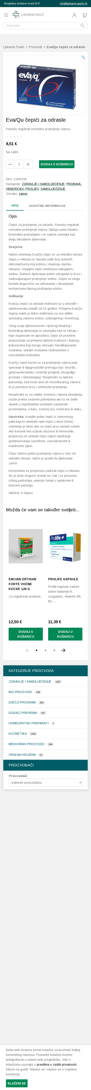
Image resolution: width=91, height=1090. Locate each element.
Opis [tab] (15, 205)
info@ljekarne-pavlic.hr (73, 3)
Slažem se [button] (17, 1083)
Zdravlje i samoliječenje (30, 681)
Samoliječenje (53, 189)
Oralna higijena (22, 754)
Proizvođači (18, 776)
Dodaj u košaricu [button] (25, 634)
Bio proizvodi (21, 692)
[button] (83, 57)
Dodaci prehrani (23, 713)
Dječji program (22, 702)
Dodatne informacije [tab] (47, 205)
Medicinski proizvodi (27, 744)
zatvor (23, 193)
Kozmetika (18, 733)
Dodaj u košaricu (57, 164)
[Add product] (10, 164)
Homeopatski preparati (29, 723)
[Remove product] (28, 164)
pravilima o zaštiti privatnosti (56, 1064)
